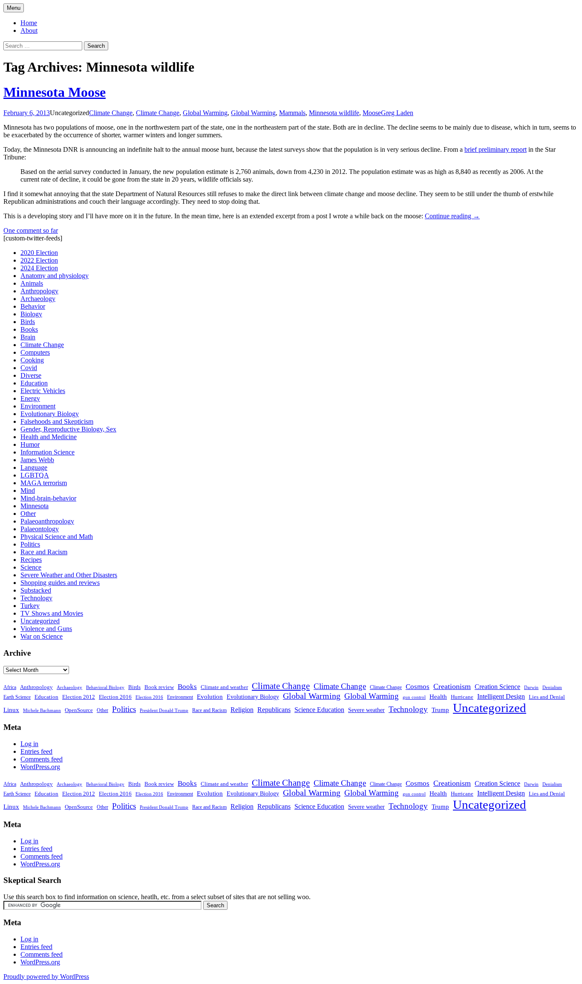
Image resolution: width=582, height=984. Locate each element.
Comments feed (41, 759)
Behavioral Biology (105, 687)
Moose (372, 112)
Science (30, 567)
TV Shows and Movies (51, 613)
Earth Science (17, 697)
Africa (9, 687)
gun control (414, 697)
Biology (31, 314)
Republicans (274, 709)
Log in (29, 743)
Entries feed (36, 751)
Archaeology (37, 298)
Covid (28, 367)
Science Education (319, 709)
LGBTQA (34, 475)
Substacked (35, 590)
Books (29, 329)
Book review (159, 687)
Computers (35, 352)
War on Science (41, 636)
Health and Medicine (48, 436)
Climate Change (111, 112)
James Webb (37, 459)
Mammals (292, 112)
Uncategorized (40, 621)
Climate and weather (224, 687)
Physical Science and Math (56, 536)
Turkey (30, 605)
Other (28, 513)
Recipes (31, 559)
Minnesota (34, 505)
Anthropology (39, 291)
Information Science (47, 452)
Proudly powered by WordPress (46, 976)
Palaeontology (39, 529)
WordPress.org (40, 766)
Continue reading (452, 216)
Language (33, 467)
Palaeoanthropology (47, 521)
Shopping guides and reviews (60, 582)
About (28, 30)
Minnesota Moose (54, 92)
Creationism (452, 686)
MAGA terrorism (43, 482)
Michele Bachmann (42, 710)
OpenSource (79, 710)
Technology (36, 598)
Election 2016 (115, 697)
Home (28, 22)
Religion (242, 709)
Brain (27, 337)
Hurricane (462, 697)
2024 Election (39, 268)
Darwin (531, 687)
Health (438, 696)
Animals (31, 283)
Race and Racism (43, 552)
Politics (30, 544)
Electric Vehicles (42, 390)
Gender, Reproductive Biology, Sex (68, 429)
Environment (37, 406)
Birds (27, 321)
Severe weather (366, 709)
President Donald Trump (164, 710)
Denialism (552, 687)
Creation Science (497, 686)
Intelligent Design (501, 696)
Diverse (30, 375)
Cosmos (417, 687)
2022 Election (39, 260)
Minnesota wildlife (334, 112)
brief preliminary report (495, 149)
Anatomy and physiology (54, 275)
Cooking (32, 360)
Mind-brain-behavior (48, 498)
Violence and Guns (46, 628)
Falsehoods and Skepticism (56, 421)
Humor (30, 444)
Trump (440, 709)
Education (34, 383)
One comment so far (30, 230)
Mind (27, 490)
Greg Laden (397, 112)
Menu (13, 8)
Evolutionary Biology (49, 413)
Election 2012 (78, 697)
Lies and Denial (547, 697)
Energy (30, 398)
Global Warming (205, 112)
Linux (11, 709)
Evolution (210, 696)
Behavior (32, 306)
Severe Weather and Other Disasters (68, 575)
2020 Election (39, 252)
